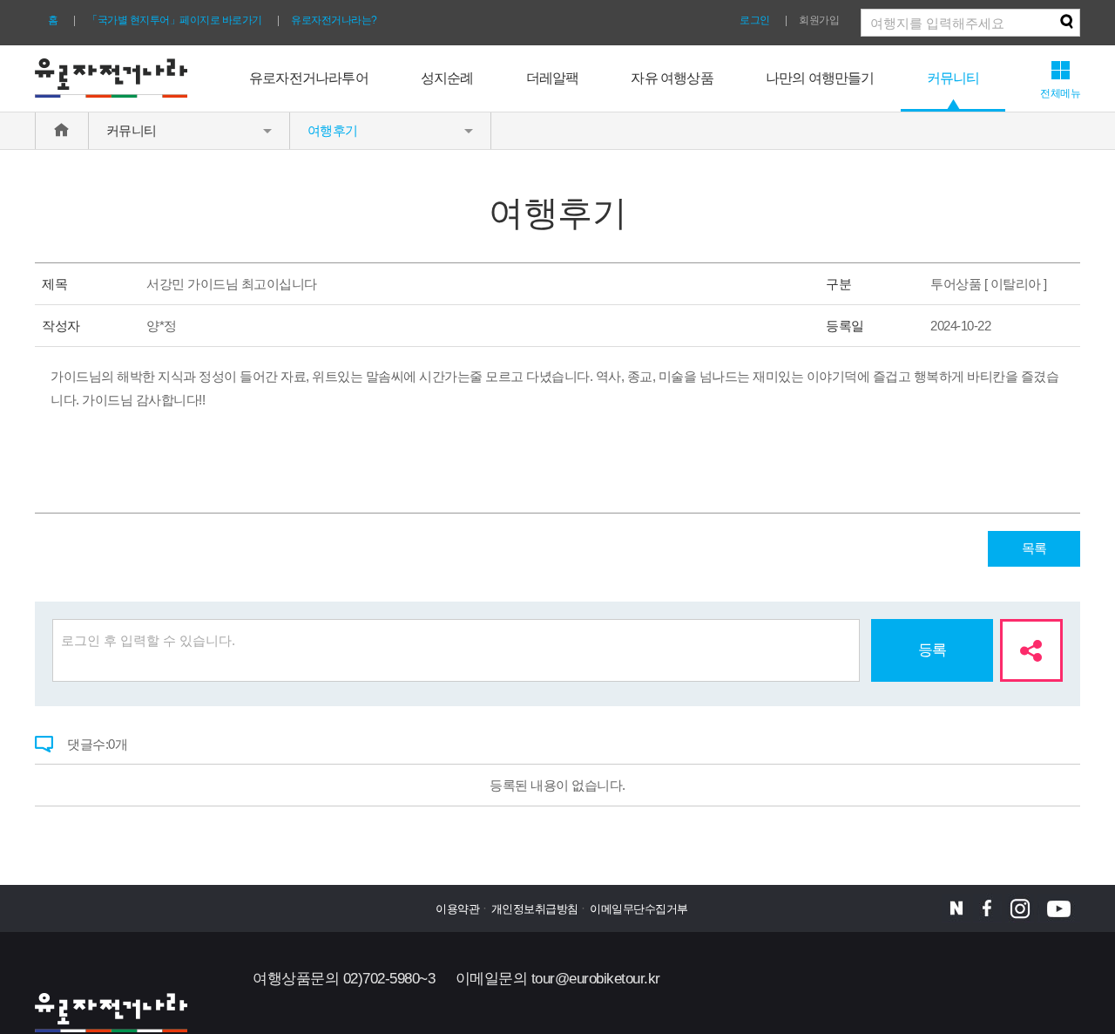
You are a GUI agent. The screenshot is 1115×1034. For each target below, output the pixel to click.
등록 (932, 650)
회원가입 (819, 20)
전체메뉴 (1060, 93)
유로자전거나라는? (334, 20)
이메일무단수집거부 (639, 908)
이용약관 (457, 908)
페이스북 (987, 908)
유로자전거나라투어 (308, 78)
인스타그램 (1019, 908)
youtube (1058, 908)
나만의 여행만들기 (820, 78)
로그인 (755, 20)
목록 (1034, 548)
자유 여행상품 (672, 78)
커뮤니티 (953, 78)
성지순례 (447, 78)
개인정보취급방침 (534, 908)
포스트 (956, 908)
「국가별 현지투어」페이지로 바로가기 (174, 20)
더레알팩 (552, 78)
